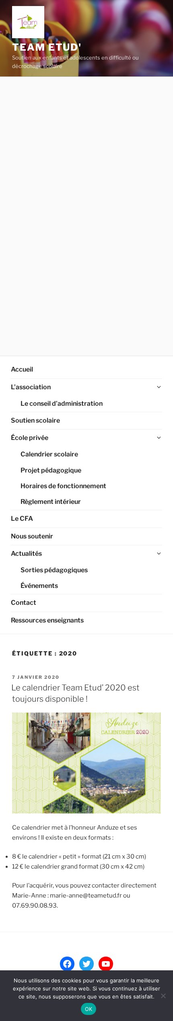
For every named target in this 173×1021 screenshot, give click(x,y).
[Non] (163, 996)
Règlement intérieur (51, 501)
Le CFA (22, 518)
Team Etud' (47, 47)
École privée (29, 438)
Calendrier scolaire (49, 454)
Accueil (22, 369)
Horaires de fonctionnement (63, 486)
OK (89, 1009)
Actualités (26, 553)
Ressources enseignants (47, 620)
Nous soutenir (32, 536)
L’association (31, 387)
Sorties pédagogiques (54, 570)
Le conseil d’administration (62, 403)
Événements (39, 586)
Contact (23, 602)
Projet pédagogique (51, 470)
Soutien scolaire (35, 420)
